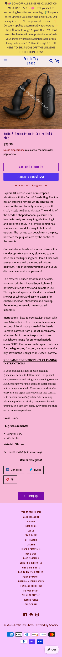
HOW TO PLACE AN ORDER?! (31, 572)
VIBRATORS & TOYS (31, 567)
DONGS (31, 530)
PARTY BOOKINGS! (31, 577)
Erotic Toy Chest (31, 61)
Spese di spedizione (14, 149)
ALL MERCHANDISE (31, 517)
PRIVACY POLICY (31, 590)
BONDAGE (31, 521)
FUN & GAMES (31, 535)
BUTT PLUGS (31, 526)
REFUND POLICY (31, 600)
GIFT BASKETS (31, 540)
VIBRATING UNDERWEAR (31, 563)
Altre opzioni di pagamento (31, 185)
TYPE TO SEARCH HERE (31, 512)
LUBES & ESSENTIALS (31, 549)
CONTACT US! (31, 604)
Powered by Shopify (46, 625)
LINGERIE (31, 544)
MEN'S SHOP (31, 553)
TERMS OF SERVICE (31, 595)
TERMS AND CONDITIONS (31, 586)
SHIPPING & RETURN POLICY (31, 581)
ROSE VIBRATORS (31, 558)
